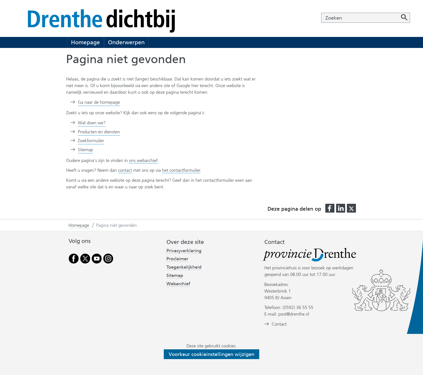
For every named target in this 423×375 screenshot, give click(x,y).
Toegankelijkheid (183, 267)
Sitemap (85, 149)
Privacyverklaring (183, 251)
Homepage (85, 42)
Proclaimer (177, 258)
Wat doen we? (92, 122)
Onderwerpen (126, 42)
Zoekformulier (91, 140)
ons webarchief (143, 160)
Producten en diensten (99, 132)
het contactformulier (181, 170)
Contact (279, 324)
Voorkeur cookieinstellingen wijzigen (211, 354)
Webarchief (178, 284)
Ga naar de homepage (99, 102)
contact (125, 170)
